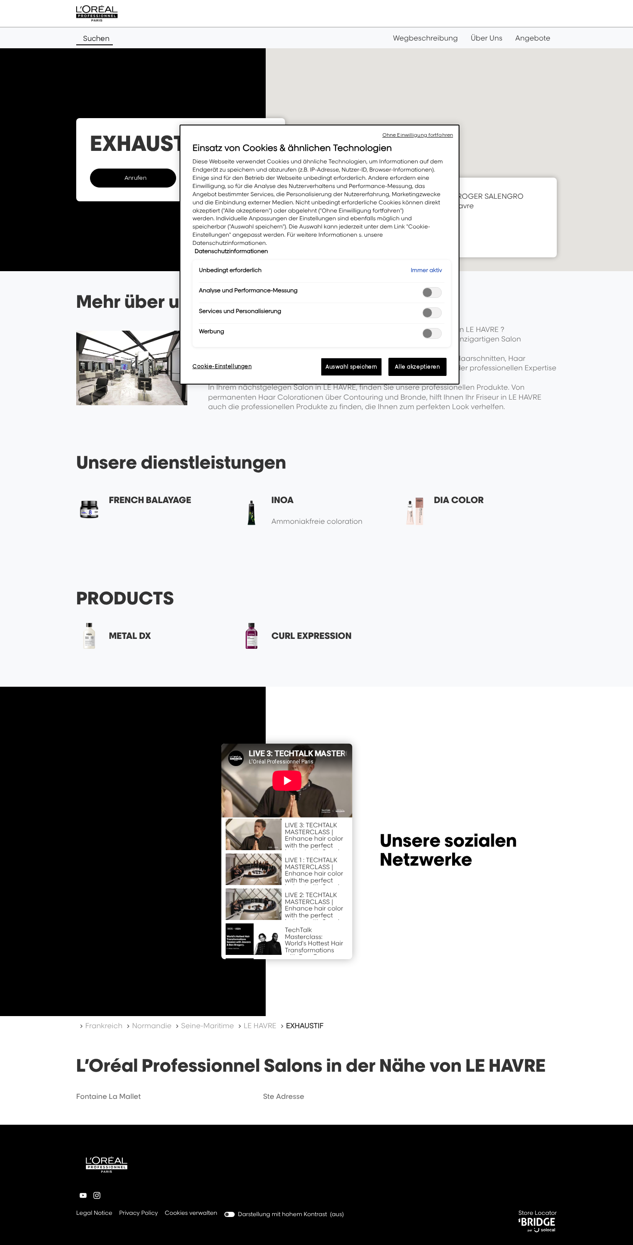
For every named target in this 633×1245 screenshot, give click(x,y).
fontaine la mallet (108, 1096)
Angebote (532, 38)
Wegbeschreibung (425, 38)
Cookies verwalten (191, 1213)
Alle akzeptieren (417, 366)
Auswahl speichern (351, 366)
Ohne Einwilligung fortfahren (417, 135)
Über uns (486, 38)
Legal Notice (94, 1213)
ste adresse (283, 1096)
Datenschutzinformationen (231, 251)
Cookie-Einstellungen (221, 366)
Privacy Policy (138, 1213)
